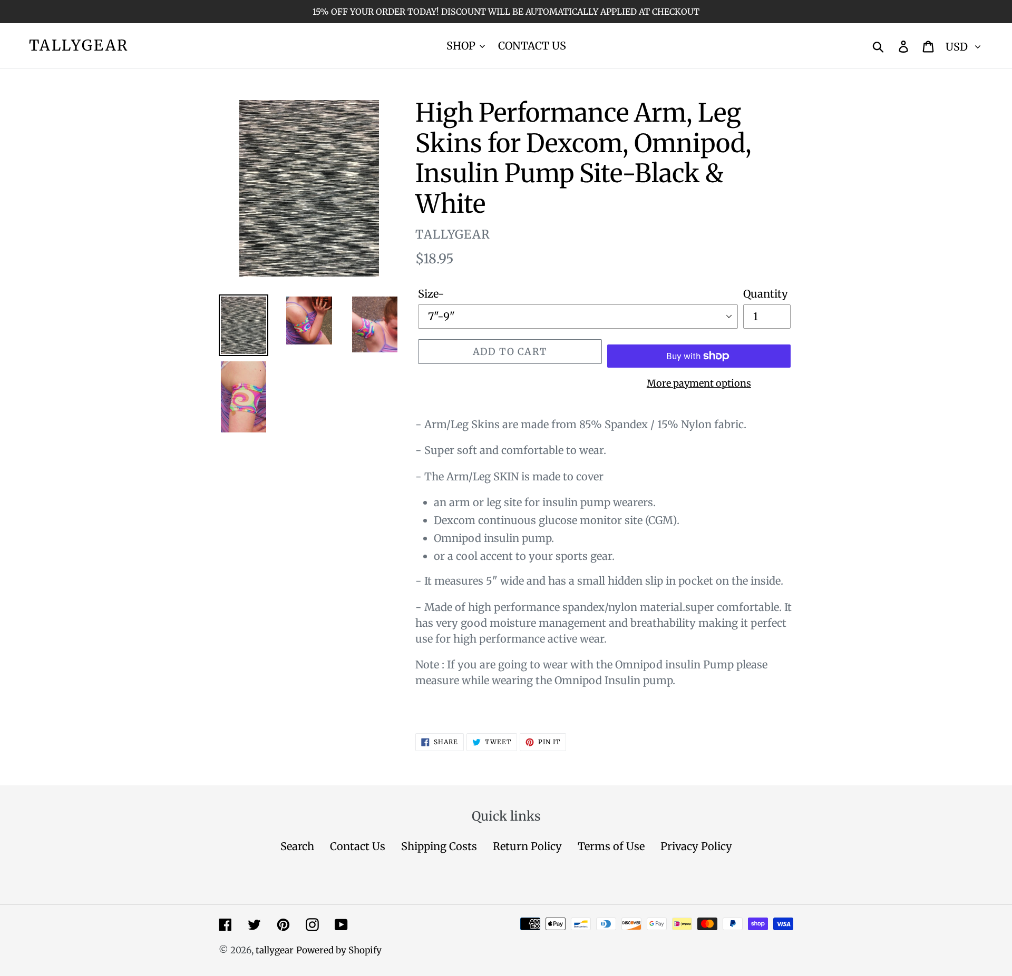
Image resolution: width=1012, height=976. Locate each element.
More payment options (699, 383)
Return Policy (527, 846)
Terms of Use (611, 846)
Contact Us (357, 846)
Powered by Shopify (339, 950)
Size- (431, 293)
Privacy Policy (696, 846)
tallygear (79, 46)
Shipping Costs (439, 846)
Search (297, 846)
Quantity (765, 293)
